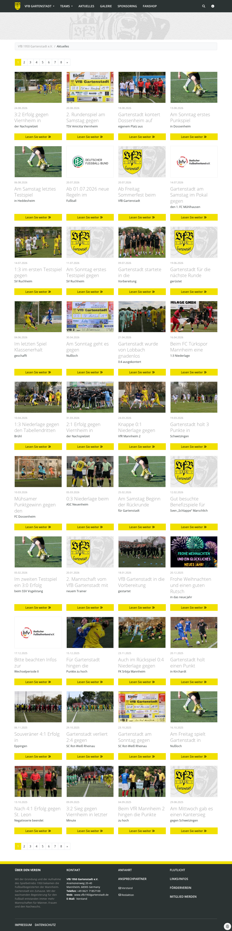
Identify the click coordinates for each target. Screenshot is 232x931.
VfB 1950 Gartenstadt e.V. (35, 46)
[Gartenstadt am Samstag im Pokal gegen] (194, 162)
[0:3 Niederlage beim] (90, 471)
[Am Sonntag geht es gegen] (90, 316)
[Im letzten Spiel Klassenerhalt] (38, 316)
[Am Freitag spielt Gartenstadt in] (194, 707)
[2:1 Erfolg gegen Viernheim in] (90, 397)
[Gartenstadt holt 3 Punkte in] (194, 397)
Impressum (23, 925)
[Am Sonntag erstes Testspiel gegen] (90, 242)
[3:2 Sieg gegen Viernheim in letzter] (90, 781)
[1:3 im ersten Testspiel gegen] (38, 242)
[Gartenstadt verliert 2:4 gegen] (90, 707)
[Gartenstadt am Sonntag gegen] (142, 707)
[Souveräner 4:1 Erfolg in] (38, 707)
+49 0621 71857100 (88, 891)
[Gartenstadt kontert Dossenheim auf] (142, 87)
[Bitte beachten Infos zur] (38, 632)
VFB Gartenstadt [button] (38, 6)
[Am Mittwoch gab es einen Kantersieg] (194, 781)
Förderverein (180, 888)
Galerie (106, 6)
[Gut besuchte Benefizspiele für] (194, 471)
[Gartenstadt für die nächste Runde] (194, 242)
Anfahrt (125, 870)
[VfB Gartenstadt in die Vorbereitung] (142, 552)
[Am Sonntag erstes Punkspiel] (194, 87)
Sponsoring (127, 6)
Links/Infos (179, 879)
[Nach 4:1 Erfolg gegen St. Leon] (38, 781)
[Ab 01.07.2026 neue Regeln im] (90, 162)
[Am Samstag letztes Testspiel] (38, 162)
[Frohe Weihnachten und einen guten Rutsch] (194, 552)
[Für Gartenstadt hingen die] (90, 632)
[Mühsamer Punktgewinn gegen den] (38, 471)
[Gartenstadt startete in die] (142, 242)
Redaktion (127, 895)
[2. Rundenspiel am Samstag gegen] (90, 87)
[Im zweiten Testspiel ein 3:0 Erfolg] (38, 552)
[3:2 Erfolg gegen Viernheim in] (38, 87)
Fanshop (150, 6)
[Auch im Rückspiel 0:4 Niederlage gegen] (142, 632)
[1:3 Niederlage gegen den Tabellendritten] (38, 397)
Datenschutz (45, 925)
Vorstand (81, 898)
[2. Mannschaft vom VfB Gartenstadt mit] (90, 552)
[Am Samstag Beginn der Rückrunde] (142, 471)
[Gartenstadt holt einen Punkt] (194, 632)
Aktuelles (86, 6)
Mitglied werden (183, 897)
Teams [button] (65, 6)
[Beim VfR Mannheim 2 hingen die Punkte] (142, 781)
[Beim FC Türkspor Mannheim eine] (194, 316)
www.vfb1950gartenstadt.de (91, 894)
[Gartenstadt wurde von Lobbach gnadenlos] (142, 316)
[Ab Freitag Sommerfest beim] (142, 162)
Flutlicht (177, 870)
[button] (212, 6)
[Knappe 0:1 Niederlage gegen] (142, 397)
